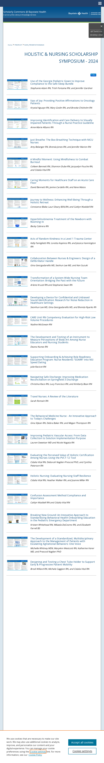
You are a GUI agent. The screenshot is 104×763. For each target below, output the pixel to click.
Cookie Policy (35, 754)
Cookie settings (38, 751)
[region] (52, 746)
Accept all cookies (82, 742)
